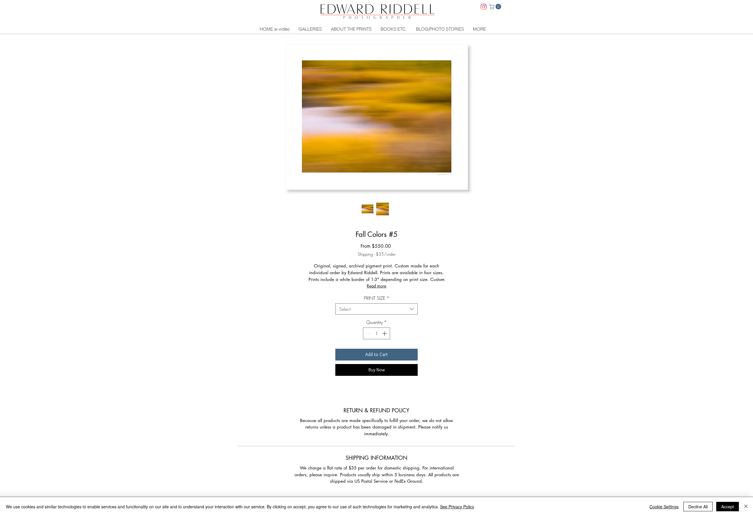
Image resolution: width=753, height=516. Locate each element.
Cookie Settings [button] (664, 507)
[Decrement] (368, 333)
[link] (495, 6)
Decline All (698, 507)
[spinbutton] (376, 333)
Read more (376, 286)
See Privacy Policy (457, 507)
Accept (727, 507)
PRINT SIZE (376, 298)
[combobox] (376, 309)
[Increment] (385, 333)
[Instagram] (484, 7)
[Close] (745, 506)
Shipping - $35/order (377, 254)
